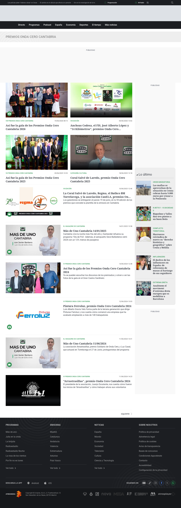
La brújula (10, 441)
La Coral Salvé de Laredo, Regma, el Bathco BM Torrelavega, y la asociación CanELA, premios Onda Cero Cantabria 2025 (97, 196)
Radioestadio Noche (15, 451)
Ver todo (10, 468)
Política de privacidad (149, 432)
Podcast (47, 25)
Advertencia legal (147, 436)
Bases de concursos (148, 451)
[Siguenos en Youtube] (144, 483)
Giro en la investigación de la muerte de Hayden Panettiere (93, 2)
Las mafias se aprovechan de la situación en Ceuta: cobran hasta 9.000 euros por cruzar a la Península (163, 192)
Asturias (54, 456)
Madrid (53, 432)
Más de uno (11, 432)
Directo (21, 25)
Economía (71, 25)
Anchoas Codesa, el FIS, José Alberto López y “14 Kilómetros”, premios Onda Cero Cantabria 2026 (99, 129)
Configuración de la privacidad (153, 470)
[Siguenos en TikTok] (149, 483)
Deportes (84, 25)
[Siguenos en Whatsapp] (173, 483)
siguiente (125, 414)
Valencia (54, 446)
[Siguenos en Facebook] (161, 483)
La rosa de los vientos (16, 456)
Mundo (97, 436)
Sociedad (98, 446)
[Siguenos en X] (167, 483)
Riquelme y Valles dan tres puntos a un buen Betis (162, 216)
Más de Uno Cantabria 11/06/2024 (84, 343)
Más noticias (111, 25)
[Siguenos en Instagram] (155, 483)
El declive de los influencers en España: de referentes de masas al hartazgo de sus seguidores (163, 267)
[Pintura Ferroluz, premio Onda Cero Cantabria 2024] (33, 315)
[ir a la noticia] (143, 188)
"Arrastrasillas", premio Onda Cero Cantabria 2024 (96, 381)
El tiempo (96, 25)
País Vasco (55, 460)
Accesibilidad (145, 465)
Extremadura (56, 451)
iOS (50, 483)
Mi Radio (141, 3)
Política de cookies (147, 441)
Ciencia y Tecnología (104, 460)
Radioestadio (12, 446)
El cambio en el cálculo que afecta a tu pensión (55, 2)
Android (35, 483)
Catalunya (55, 436)
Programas (34, 25)
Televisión (99, 451)
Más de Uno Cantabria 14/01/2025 (84, 231)
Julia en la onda (13, 436)
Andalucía (54, 441)
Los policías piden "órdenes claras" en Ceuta (22, 2)
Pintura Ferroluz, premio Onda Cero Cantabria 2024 (97, 306)
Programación (112, 3)
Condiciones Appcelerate (150, 456)
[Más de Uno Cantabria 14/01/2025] (33, 240)
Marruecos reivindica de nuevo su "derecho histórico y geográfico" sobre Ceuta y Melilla (163, 241)
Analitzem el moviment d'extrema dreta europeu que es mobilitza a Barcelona (161, 292)
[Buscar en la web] (172, 3)
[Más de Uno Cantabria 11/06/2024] (33, 352)
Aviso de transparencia (149, 446)
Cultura (97, 456)
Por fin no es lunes (14, 460)
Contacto (143, 460)
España (58, 25)
